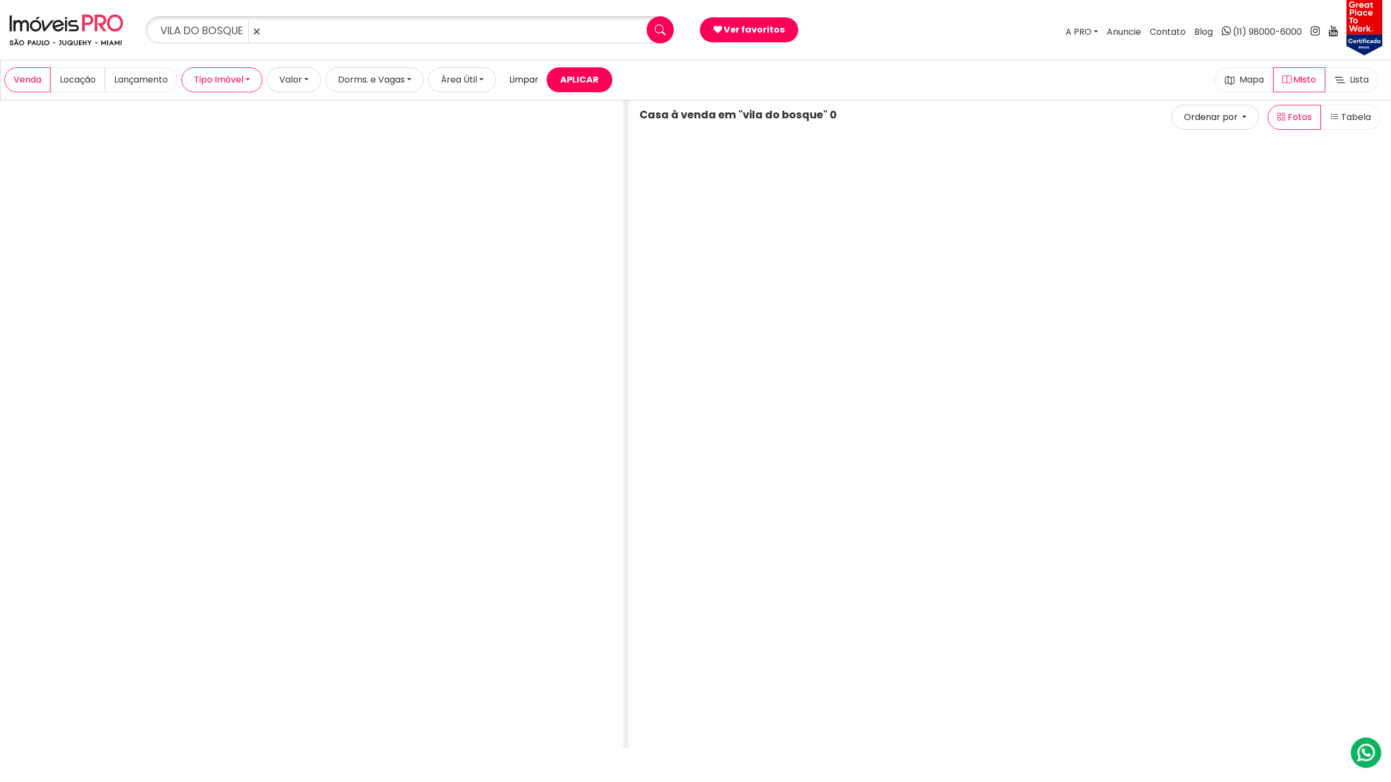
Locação (78, 79)
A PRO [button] (1079, 32)
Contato (1168, 32)
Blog (1203, 32)
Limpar (523, 79)
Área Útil (459, 79)
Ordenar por (1212, 117)
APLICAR (579, 79)
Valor (290, 79)
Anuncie (1124, 32)
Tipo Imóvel (218, 79)
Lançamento (141, 79)
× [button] (256, 32)
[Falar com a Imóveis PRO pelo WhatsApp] (1366, 752)
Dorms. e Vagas (371, 79)
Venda (27, 79)
